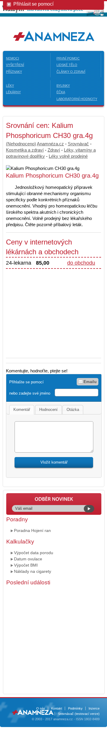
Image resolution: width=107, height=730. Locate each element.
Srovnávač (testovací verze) (79, 713)
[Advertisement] (56, 310)
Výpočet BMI (26, 565)
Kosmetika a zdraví (25, 149)
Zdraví (54, 149)
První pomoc (68, 58)
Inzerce (94, 708)
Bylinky (63, 85)
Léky (10, 85)
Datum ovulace (28, 559)
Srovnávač (78, 143)
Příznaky (14, 71)
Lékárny (13, 92)
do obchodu (81, 263)
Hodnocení (48, 409)
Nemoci (12, 58)
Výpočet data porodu (33, 552)
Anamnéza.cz (50, 143)
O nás (40, 708)
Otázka (73, 409)
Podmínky (75, 708)
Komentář (21, 409)
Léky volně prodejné (68, 156)
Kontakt (56, 708)
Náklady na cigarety (32, 571)
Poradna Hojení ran (32, 530)
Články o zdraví (70, 71)
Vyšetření (15, 65)
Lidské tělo (66, 65)
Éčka (60, 92)
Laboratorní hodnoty (76, 99)
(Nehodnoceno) (21, 143)
